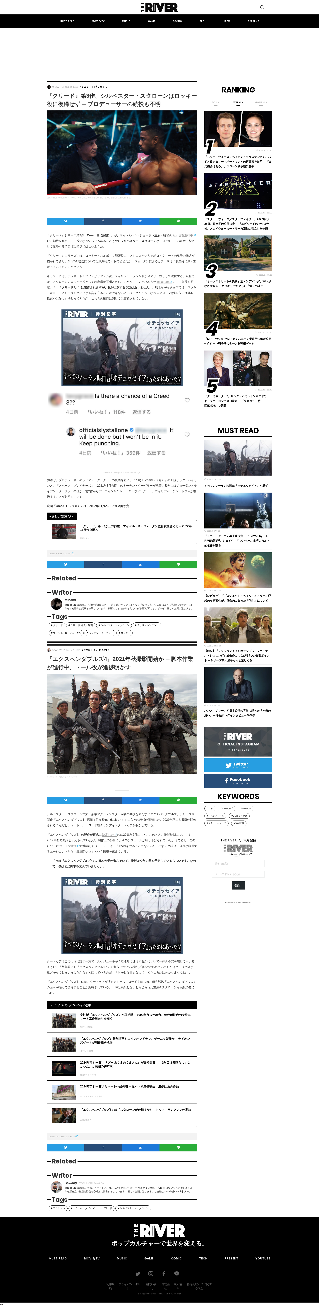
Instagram (163, 281)
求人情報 (178, 1286)
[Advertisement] (159, 51)
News (84, 86)
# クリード (57, 625)
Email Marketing (232, 902)
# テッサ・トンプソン (147, 625)
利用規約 (110, 1286)
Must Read (67, 21)
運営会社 (166, 1286)
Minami (56, 87)
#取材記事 (239, 823)
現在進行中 (185, 235)
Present (253, 21)
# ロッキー (124, 633)
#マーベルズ (226, 808)
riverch (177, 1294)
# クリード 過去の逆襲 (80, 625)
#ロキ (210, 808)
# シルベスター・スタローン (114, 625)
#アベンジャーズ (215, 816)
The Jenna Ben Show (65, 1137)
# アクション (58, 1208)
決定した (108, 834)
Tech (203, 21)
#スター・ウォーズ (216, 823)
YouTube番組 (68, 846)
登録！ (238, 885)
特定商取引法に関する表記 (199, 1286)
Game (151, 21)
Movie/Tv (98, 21)
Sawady (57, 650)
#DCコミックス (239, 816)
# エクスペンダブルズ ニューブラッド (91, 1208)
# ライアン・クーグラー (100, 633)
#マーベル (246, 808)
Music (126, 21)
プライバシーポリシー (130, 1286)
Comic (177, 21)
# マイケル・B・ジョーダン (66, 633)
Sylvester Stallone (64, 554)
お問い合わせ (151, 1286)
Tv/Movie (100, 86)
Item (227, 21)
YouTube (262, 1258)
